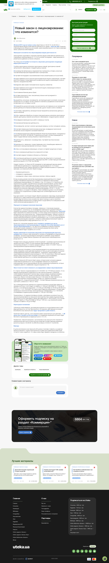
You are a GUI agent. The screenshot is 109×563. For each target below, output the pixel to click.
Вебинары (15, 511)
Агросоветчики (17, 516)
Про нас (43, 503)
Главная (6, 5)
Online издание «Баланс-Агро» (21, 534)
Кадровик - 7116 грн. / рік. (77, 507)
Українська (86, 546)
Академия (48, 5)
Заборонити (27, 9)
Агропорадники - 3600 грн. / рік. (78, 518)
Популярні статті (74, 532)
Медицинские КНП (18, 524)
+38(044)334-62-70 (77, 1)
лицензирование (44, 369)
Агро (14, 519)
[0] (104, 558)
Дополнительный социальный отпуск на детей (24, 470)
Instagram (49, 355)
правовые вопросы (30, 369)
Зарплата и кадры (24, 466)
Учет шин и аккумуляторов (80, 61)
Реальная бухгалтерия (19, 527)
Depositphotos (45, 523)
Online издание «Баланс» (19, 532)
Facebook (39, 355)
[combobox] (83, 43)
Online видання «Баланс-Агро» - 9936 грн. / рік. (81, 529)
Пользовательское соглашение (49, 513)
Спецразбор (16, 513)
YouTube (48, 358)
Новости (15, 529)
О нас (69, 5)
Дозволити (36, 9)
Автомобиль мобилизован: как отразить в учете (83, 470)
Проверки (22, 22)
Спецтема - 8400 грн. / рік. (77, 505)
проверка (18, 369)
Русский (93, 546)
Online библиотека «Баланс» (20, 537)
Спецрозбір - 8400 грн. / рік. (77, 515)
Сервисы (55, 5)
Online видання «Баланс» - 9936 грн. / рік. (81, 526)
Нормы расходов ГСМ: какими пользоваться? (53, 470)
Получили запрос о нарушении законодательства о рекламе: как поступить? (83, 166)
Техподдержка (45, 508)
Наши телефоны (45, 511)
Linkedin (39, 358)
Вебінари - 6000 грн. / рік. (77, 520)
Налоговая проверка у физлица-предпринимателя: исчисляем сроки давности (83, 127)
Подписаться (92, 1)
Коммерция (16, 22)
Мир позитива (62, 5)
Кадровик (15, 521)
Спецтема (15, 506)
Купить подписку (24, 432)
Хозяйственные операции (55, 466)
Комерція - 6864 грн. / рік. (77, 510)
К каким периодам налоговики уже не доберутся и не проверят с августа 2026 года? (83, 147)
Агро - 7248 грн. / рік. (75, 513)
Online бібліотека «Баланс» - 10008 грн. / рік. (82, 523)
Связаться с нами (46, 506)
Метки (14, 540)
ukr (101, 9)
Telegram (59, 355)
